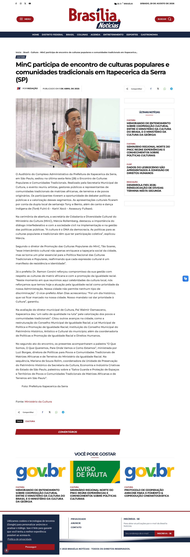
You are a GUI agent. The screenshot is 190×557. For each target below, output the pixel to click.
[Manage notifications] (6, 550)
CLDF (129, 164)
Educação (132, 182)
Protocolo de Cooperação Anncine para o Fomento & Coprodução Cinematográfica (146, 493)
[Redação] (19, 88)
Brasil (26, 52)
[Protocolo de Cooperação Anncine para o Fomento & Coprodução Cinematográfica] (149, 472)
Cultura (34, 52)
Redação (32, 88)
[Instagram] (20, 3)
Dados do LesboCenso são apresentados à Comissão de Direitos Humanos (148, 170)
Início (18, 52)
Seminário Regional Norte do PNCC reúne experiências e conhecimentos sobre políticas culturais (148, 151)
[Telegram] (171, 89)
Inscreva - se (164, 533)
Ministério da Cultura (38, 401)
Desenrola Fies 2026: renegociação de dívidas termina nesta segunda (145, 187)
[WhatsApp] (164, 89)
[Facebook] (16, 3)
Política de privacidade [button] (20, 539)
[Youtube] (29, 3)
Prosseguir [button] (30, 547)
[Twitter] (25, 3)
